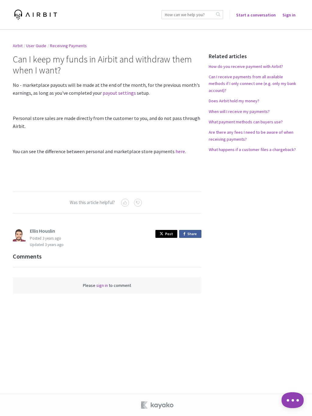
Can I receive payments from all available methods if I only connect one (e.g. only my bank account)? (252, 83)
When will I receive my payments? (239, 111)
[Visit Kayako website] (158, 405)
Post (169, 233)
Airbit (18, 45)
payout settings (119, 93)
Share (193, 234)
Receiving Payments (68, 45)
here (180, 151)
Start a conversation (256, 15)
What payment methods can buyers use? (246, 122)
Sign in (289, 15)
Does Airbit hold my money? (234, 101)
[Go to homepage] (35, 14)
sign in (102, 285)
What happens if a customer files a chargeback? (252, 149)
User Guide (36, 45)
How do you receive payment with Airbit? (246, 66)
